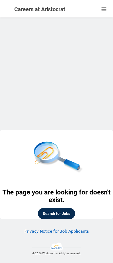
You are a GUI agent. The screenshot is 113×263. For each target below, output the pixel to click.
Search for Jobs (56, 213)
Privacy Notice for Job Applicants (56, 231)
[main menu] (104, 9)
